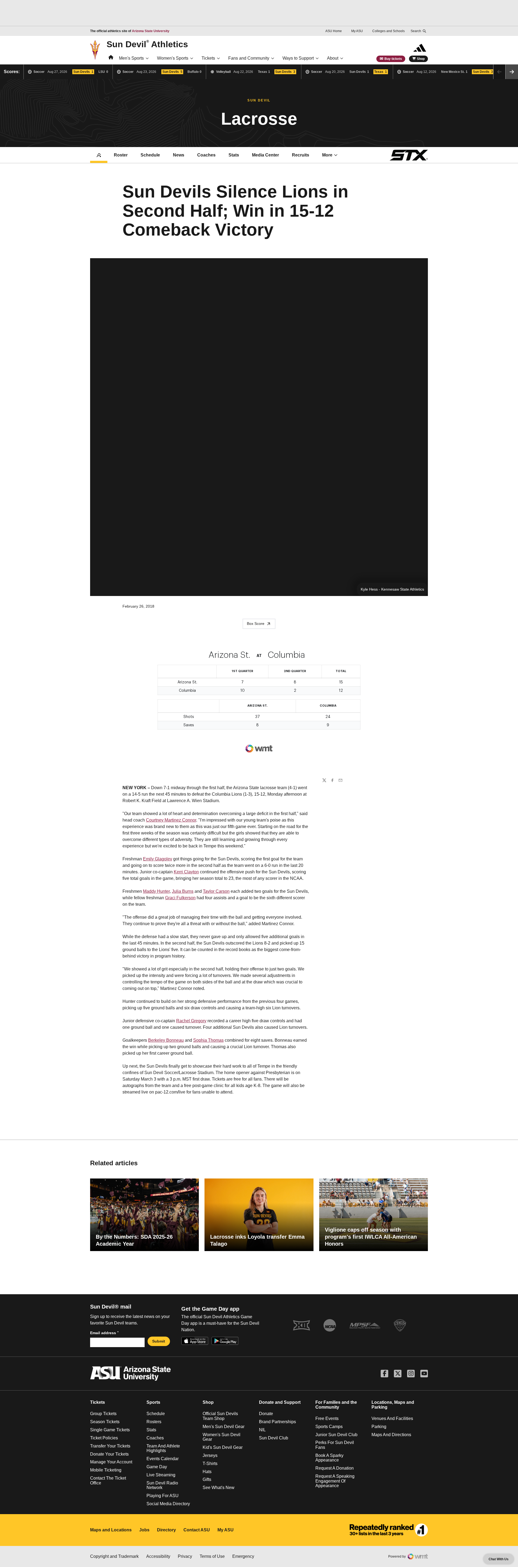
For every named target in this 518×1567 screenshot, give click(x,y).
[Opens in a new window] (389, 1530)
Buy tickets (393, 59)
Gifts (207, 1479)
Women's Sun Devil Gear (221, 1437)
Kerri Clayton (186, 872)
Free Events (327, 1418)
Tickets (208, 58)
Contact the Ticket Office (108, 1480)
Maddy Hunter (156, 891)
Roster (121, 155)
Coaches (206, 155)
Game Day (156, 1466)
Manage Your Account (111, 1462)
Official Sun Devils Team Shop (220, 1416)
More (327, 155)
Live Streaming (160, 1475)
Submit (158, 1341)
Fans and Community (248, 58)
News (178, 155)
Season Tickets (105, 1421)
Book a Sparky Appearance (329, 1458)
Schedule (150, 155)
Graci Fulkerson (180, 897)
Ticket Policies (104, 1438)
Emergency (243, 1556)
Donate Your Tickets (109, 1454)
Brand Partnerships (277, 1421)
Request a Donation (334, 1468)
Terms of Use (212, 1556)
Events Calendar (162, 1458)
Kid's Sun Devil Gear (223, 1447)
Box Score (255, 623)
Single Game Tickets (110, 1430)
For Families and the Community (336, 1404)
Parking (379, 1426)
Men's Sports (131, 58)
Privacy (185, 1556)
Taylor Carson (216, 891)
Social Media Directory (168, 1503)
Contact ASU (196, 1530)
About (332, 58)
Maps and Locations (111, 1530)
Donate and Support (280, 1402)
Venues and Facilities (392, 1418)
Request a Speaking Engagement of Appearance (335, 1481)
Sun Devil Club (273, 1438)
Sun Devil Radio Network (162, 1485)
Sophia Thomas (208, 1040)
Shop (421, 59)
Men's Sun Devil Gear (223, 1426)
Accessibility (158, 1556)
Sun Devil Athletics (147, 44)
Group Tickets (103, 1413)
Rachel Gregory (191, 1020)
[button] (512, 71)
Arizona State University (150, 31)
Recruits (300, 155)
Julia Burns (182, 891)
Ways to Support (298, 58)
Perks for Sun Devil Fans (334, 1445)
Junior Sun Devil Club (336, 1434)
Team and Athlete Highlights (163, 1448)
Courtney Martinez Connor (171, 820)
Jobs (144, 1530)
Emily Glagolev (157, 859)
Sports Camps (329, 1426)
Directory (166, 1530)
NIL (262, 1430)
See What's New (218, 1487)
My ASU (357, 31)
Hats (207, 1471)
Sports (153, 1402)
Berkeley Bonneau (166, 1040)
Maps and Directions (391, 1434)
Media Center (265, 155)
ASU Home (333, 31)
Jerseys (210, 1455)
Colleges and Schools (388, 31)
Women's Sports (172, 58)
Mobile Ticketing (105, 1470)
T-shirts (210, 1463)
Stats (234, 155)
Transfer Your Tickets (110, 1446)
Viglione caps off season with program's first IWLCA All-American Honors (371, 1237)
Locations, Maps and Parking (393, 1404)
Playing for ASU (162, 1495)
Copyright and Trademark (114, 1556)
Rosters (153, 1421)
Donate (266, 1413)
